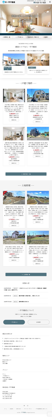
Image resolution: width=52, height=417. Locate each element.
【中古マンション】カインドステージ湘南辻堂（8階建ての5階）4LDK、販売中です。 (22, 338)
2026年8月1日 (7, 295)
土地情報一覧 (26, 274)
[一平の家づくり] (38, 60)
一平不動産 (23, 412)
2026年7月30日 (8, 301)
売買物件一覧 (7, 37)
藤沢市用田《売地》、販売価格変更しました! (14, 349)
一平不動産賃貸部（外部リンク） (41, 408)
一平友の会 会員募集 (7, 379)
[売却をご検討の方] (14, 60)
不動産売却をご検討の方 (33, 37)
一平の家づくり (32, 67)
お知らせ (15, 288)
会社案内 (38, 322)
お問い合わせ (18, 408)
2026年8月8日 (7, 288)
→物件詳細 (14, 120)
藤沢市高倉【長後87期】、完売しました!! (29, 295)
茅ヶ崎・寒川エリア (7, 360)
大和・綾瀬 (5, 363)
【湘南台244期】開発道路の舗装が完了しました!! (15, 346)
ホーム (4, 374)
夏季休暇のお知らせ (24, 301)
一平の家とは (20, 37)
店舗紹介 (46, 37)
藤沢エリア (5, 361)
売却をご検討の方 (7, 68)
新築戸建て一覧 (27, 174)
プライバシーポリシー (28, 408)
